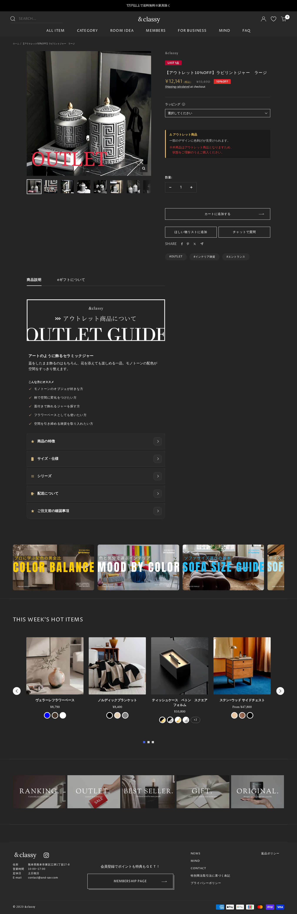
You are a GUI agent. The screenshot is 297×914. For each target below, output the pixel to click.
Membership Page (130, 881)
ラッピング (172, 104)
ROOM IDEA (122, 30)
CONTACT (198, 868)
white (63, 715)
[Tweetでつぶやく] (195, 243)
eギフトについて (71, 280)
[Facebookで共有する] (182, 243)
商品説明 (34, 280)
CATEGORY (87, 30)
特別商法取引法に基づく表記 (210, 876)
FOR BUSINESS (192, 30)
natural (234, 715)
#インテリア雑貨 (204, 256)
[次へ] (280, 691)
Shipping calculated (177, 87)
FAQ (246, 30)
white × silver (186, 720)
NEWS (195, 853)
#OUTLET (176, 256)
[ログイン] (263, 20)
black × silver (170, 720)
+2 (195, 720)
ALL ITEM (55, 30)
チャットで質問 (244, 232)
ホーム (16, 43)
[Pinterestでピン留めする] (188, 243)
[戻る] (17, 691)
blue (47, 715)
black (110, 715)
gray (125, 715)
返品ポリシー (270, 853)
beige (117, 715)
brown (55, 715)
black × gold (162, 720)
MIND (224, 30)
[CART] (284, 20)
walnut (242, 715)
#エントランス (236, 256)
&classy (171, 53)
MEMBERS (156, 30)
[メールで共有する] (201, 243)
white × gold (178, 720)
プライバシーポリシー (206, 883)
